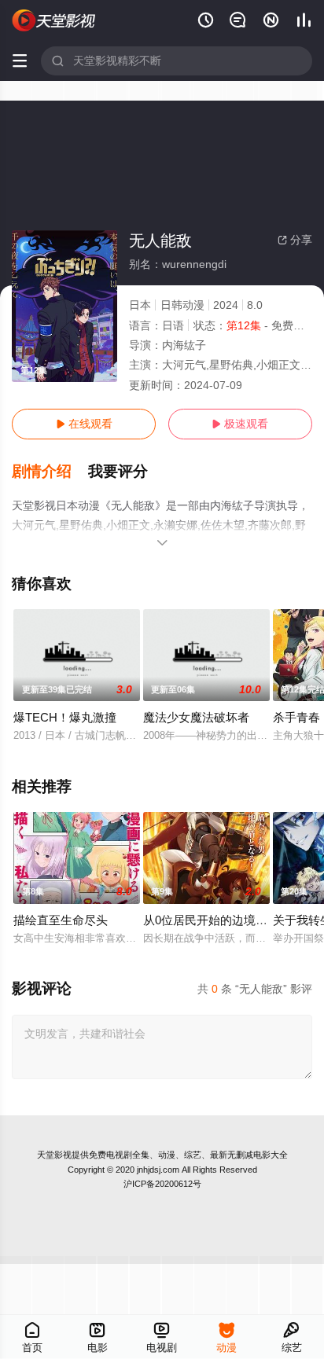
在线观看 (84, 423)
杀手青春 (296, 717)
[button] (50, 471)
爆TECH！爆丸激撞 (64, 717)
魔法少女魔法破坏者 (196, 717)
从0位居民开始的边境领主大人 (223, 920)
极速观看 (240, 423)
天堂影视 (54, 1154)
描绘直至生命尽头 (60, 920)
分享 (295, 239)
